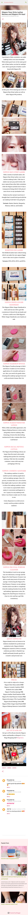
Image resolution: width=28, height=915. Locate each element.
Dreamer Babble (8, 2)
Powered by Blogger (14, 913)
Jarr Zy (9, 809)
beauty (4, 767)
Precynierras (10, 780)
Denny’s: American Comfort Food (9, 904)
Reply (8, 787)
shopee (14, 767)
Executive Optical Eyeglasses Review (10, 858)
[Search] (26, 2)
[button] (3, 19)
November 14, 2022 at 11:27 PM (18, 809)
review (9, 767)
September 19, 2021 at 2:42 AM (14, 781)
